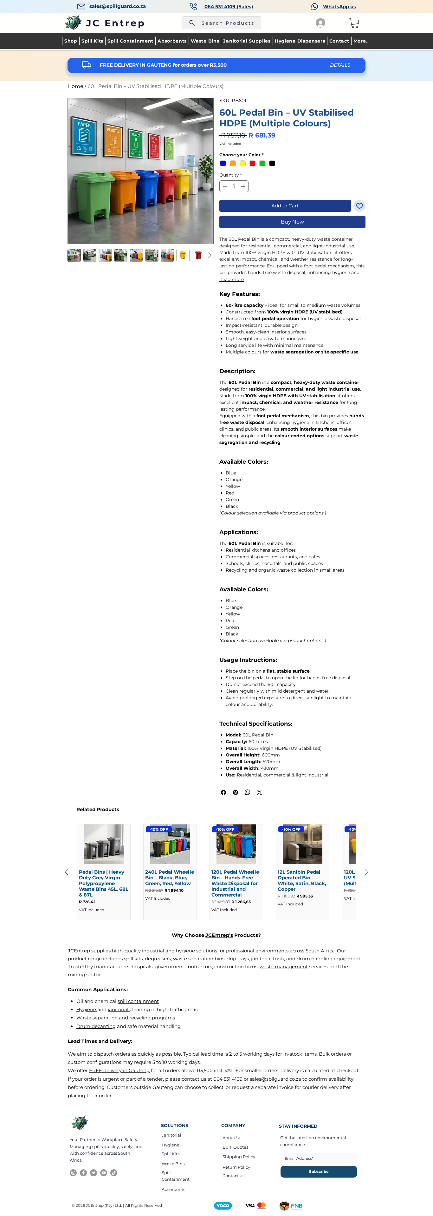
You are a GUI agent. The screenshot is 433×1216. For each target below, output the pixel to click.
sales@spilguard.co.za (276, 1079)
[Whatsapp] (315, 6)
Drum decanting (96, 1026)
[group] (216, 872)
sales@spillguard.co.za (117, 6)
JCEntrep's (219, 935)
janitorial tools (267, 959)
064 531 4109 (228, 1079)
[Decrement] (224, 186)
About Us (232, 1137)
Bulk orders (332, 1054)
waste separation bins (198, 959)
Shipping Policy (239, 1156)
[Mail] (81, 6)
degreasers (158, 959)
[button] (361, 41)
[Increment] (244, 186)
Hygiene (86, 1009)
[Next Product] (366, 872)
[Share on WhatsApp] (247, 792)
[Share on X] (259, 792)
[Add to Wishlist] (359, 206)
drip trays (238, 959)
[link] (355, 23)
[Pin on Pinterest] (235, 792)
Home (75, 86)
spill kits (133, 959)
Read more (231, 279)
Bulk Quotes (235, 1147)
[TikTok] (113, 1172)
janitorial (119, 1009)
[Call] (193, 6)
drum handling (315, 959)
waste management (284, 967)
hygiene (185, 951)
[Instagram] (73, 1172)
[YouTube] (103, 1172)
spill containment (138, 1001)
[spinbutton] (234, 186)
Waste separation (97, 1018)
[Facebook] (83, 1172)
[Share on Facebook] (223, 792)
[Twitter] (93, 1172)
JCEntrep (79, 951)
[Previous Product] (66, 872)
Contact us (233, 1175)
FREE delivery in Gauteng (119, 1070)
